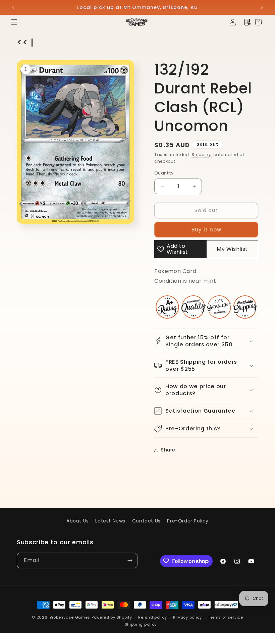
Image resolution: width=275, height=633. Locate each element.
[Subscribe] (129, 560)
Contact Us (146, 520)
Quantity (163, 173)
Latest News (110, 520)
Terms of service (225, 617)
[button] (14, 22)
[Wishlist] (247, 22)
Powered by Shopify (112, 617)
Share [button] (168, 449)
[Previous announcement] (13, 7)
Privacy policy (187, 617)
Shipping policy (141, 624)
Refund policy (152, 617)
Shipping (201, 154)
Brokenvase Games (70, 617)
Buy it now (206, 229)
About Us (77, 520)
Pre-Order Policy (188, 520)
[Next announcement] (262, 7)
